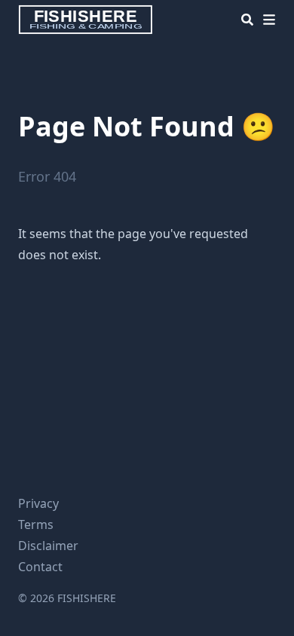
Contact (40, 566)
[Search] (247, 20)
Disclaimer (48, 545)
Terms (36, 524)
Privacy (38, 503)
